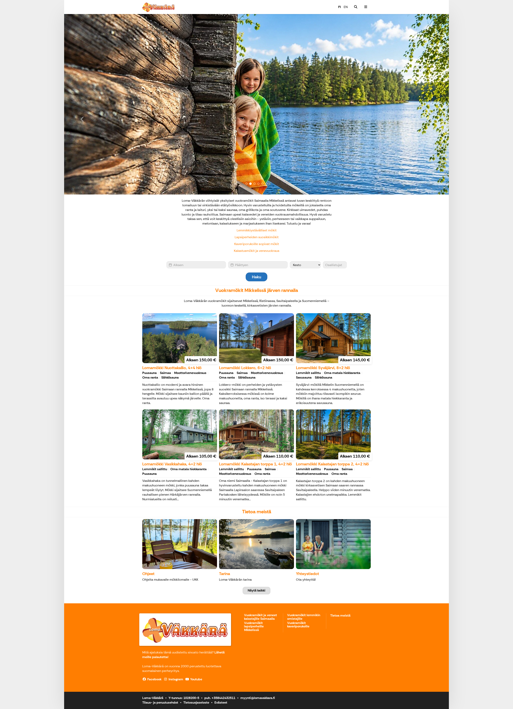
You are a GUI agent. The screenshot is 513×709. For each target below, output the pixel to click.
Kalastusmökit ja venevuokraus (256, 251)
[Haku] (356, 7)
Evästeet (220, 702)
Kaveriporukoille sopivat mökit (256, 244)
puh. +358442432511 (219, 698)
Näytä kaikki (256, 590)
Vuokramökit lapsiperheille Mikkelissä (254, 626)
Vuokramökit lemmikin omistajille (303, 617)
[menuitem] (356, 7)
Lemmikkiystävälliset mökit (257, 230)
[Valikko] (366, 7)
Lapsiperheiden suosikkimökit (257, 237)
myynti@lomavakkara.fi (257, 698)
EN (346, 7)
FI (339, 7)
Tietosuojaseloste (196, 702)
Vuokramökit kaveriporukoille (298, 625)
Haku (256, 277)
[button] (93, 104)
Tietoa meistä (340, 616)
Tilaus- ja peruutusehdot (160, 702)
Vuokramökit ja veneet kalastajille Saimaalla (260, 617)
